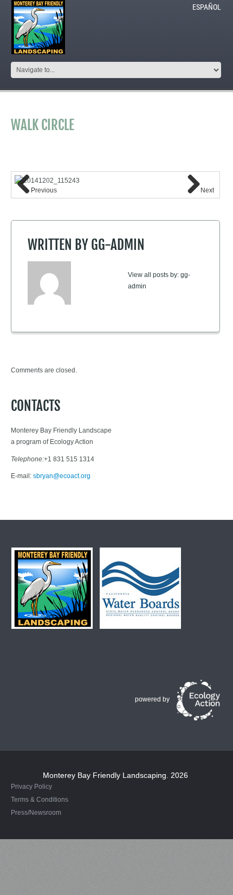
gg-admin (118, 244)
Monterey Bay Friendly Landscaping (104, 775)
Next (207, 190)
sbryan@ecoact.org (61, 476)
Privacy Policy (31, 786)
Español (206, 7)
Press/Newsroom (36, 812)
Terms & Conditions (39, 799)
